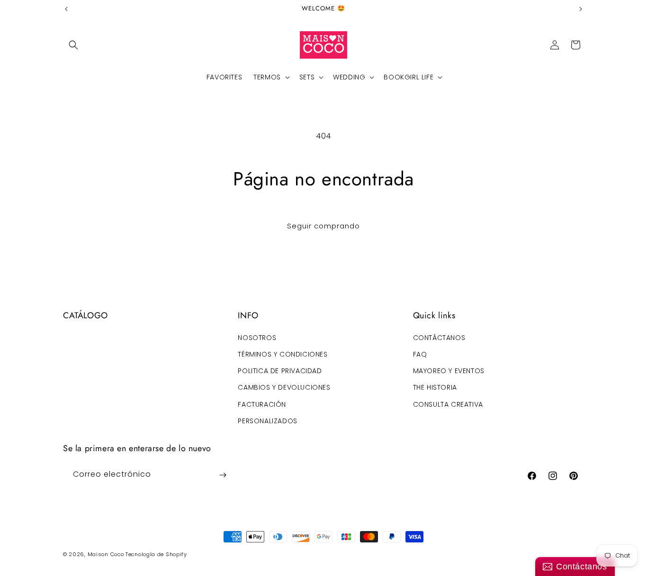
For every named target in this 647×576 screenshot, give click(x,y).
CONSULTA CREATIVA (448, 404)
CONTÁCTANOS (439, 337)
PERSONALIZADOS (267, 420)
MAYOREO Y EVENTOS (449, 370)
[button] (73, 45)
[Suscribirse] (222, 475)
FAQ (420, 353)
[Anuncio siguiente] (580, 9)
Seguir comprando (323, 226)
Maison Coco (106, 554)
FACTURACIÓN (262, 404)
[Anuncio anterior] (66, 9)
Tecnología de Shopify (156, 554)
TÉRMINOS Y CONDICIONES (282, 353)
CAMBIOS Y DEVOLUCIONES (284, 387)
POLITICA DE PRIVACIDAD (280, 370)
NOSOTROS (257, 337)
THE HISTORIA (435, 387)
